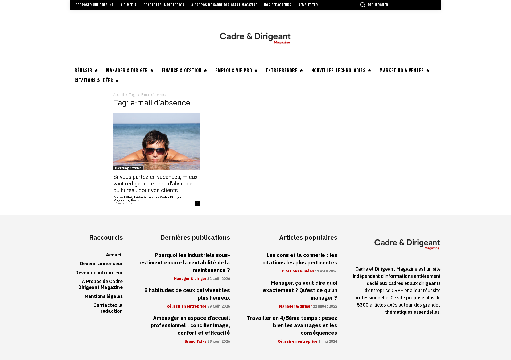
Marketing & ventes (128, 168)
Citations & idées (298, 271)
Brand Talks (195, 341)
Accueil (118, 94)
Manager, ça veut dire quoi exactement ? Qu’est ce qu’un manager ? (300, 290)
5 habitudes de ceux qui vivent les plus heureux (187, 294)
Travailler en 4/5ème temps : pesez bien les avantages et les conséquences (292, 325)
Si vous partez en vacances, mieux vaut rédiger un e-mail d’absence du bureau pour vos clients (155, 183)
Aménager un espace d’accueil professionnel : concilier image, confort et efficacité (190, 325)
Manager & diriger (190, 278)
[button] (374, 4)
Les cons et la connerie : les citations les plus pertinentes (299, 259)
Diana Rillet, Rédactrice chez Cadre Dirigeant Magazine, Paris (149, 198)
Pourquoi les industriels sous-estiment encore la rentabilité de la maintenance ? (185, 262)
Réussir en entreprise (187, 306)
